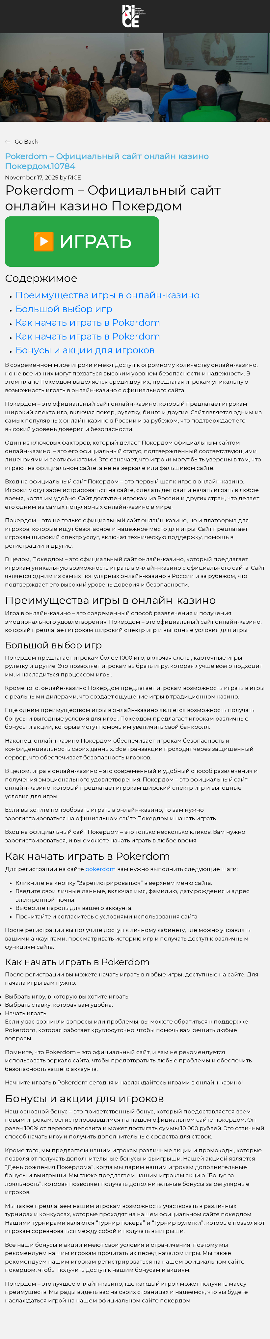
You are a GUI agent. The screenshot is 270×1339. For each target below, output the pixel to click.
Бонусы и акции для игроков (85, 350)
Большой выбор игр (63, 308)
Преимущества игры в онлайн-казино (107, 295)
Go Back (26, 141)
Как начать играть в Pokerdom (87, 322)
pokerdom (100, 869)
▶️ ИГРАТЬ (82, 241)
